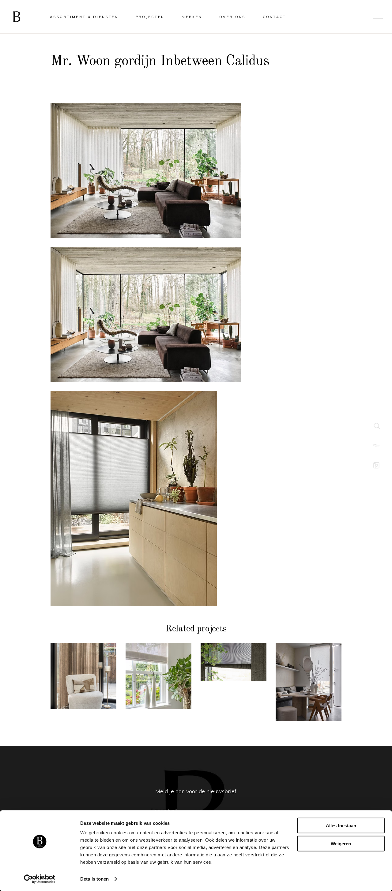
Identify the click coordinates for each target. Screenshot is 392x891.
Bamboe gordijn (233, 669)
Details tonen (94, 878)
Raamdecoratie (83, 654)
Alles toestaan (341, 825)
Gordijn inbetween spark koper (83, 683)
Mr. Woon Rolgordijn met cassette (308, 685)
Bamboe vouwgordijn (158, 683)
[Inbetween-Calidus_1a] (146, 314)
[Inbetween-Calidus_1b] (146, 498)
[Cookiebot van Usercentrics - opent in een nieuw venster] (39, 879)
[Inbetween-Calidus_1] (146, 170)
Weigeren (341, 843)
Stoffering (83, 663)
